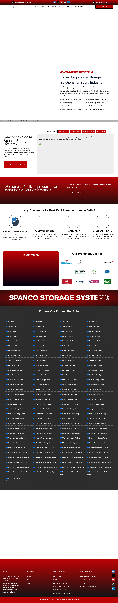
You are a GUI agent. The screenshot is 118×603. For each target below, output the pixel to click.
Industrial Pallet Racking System (99, 457)
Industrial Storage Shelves (16, 428)
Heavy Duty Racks (68, 341)
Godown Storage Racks (42, 380)
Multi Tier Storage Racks (69, 399)
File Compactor (94, 326)
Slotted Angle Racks (14, 365)
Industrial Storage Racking (43, 414)
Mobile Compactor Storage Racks (18, 462)
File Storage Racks (41, 346)
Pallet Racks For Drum (69, 370)
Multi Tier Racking (67, 346)
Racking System (67, 331)
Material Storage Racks (96, 380)
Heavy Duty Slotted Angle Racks (99, 452)
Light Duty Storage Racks (97, 394)
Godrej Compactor (41, 350)
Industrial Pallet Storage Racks (44, 452)
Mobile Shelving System (15, 404)
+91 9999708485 (101, 2)
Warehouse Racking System (17, 438)
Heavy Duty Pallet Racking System (19, 467)
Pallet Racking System (15, 375)
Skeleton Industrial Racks (97, 418)
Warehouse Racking (95, 360)
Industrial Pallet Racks (42, 375)
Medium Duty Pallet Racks (43, 423)
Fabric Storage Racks (42, 365)
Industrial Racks (13, 331)
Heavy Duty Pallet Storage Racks (18, 457)
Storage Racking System (70, 384)
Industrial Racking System (16, 423)
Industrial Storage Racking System (100, 462)
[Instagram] (65, 2)
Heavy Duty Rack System (43, 404)
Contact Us (78, 7)
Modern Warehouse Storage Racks (19, 472)
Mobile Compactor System (97, 423)
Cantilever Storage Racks (16, 409)
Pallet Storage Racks (68, 360)
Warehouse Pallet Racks (43, 389)
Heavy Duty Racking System (98, 433)
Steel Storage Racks (14, 360)
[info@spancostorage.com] (12, 2)
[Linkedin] (68, 2)
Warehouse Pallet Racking (97, 414)
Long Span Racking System (70, 423)
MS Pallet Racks (40, 331)
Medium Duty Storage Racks (98, 438)
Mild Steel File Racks (68, 365)
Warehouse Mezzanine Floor (17, 447)
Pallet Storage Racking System (17, 452)
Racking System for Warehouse (72, 452)
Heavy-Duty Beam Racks (97, 399)
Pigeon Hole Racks (14, 350)
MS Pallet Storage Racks (16, 394)
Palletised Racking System (16, 418)
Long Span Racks (40, 336)
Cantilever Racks (94, 336)
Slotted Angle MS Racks (96, 389)
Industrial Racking (94, 346)
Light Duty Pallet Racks (15, 380)
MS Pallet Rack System (96, 375)
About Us (46, 7)
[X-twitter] (58, 2)
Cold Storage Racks (95, 350)
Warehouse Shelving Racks (43, 428)
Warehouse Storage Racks (16, 414)
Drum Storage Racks (41, 360)
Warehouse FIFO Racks (69, 380)
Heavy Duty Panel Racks (43, 394)
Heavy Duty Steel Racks (15, 384)
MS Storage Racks (41, 341)
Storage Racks (12, 326)
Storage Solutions (13, 346)
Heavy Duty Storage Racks (70, 409)
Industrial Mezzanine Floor (16, 433)
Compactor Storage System (97, 409)
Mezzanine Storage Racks (43, 418)
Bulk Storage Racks (41, 355)
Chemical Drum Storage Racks (44, 447)
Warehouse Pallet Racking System (100, 467)
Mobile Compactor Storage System (46, 472)
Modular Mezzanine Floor (70, 418)
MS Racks (11, 321)
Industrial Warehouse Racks (44, 438)
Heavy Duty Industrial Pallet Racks (73, 467)
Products (56, 7)
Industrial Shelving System (70, 428)
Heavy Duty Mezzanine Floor (98, 443)
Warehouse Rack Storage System (45, 462)
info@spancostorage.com (23, 2)
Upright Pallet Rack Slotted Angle (72, 462)
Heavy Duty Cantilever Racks (17, 443)
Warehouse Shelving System (71, 443)
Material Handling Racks (69, 394)
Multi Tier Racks (13, 336)
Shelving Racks (67, 326)
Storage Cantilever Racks (97, 404)
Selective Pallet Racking (42, 399)
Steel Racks (66, 321)
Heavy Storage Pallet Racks (98, 428)
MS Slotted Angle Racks (42, 384)
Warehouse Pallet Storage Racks (45, 457)
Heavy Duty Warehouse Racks (71, 447)
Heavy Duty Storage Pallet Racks (72, 457)
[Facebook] (54, 2)
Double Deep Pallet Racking (71, 433)
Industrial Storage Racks (96, 384)
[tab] (52, 131)
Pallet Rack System (95, 355)
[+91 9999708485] (94, 2)
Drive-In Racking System (16, 399)
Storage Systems (67, 336)
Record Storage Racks (15, 370)
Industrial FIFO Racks (96, 365)
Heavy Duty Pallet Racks (16, 389)
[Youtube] (61, 2)
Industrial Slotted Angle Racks (98, 447)
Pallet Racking (39, 326)
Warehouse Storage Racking (71, 438)
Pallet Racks (93, 321)
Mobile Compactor (68, 350)
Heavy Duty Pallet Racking (70, 414)
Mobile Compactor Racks (70, 404)
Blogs (68, 7)
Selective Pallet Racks (42, 370)
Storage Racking (94, 331)
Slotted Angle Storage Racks (44, 443)
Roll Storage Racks (68, 355)
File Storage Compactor (69, 389)
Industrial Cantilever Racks (43, 433)
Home (37, 7)
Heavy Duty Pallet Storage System (46, 467)
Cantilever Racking (14, 355)
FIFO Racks (39, 321)
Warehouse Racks (95, 341)
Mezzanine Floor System (43, 409)
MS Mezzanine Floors (96, 370)
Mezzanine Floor (13, 341)
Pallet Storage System (69, 375)
